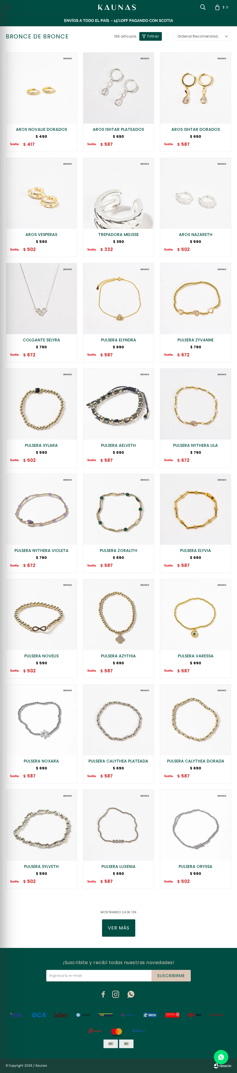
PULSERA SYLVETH (41, 866)
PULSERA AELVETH (118, 445)
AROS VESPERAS (41, 234)
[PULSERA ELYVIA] (195, 509)
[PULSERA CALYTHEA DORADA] (195, 720)
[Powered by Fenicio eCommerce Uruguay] (222, 1065)
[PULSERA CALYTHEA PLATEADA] (118, 720)
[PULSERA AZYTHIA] (118, 614)
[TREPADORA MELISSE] (118, 193)
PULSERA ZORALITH (118, 550)
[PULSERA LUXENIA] (118, 825)
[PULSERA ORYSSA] (195, 825)
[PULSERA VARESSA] (195, 614)
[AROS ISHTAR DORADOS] (195, 88)
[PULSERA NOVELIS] (41, 614)
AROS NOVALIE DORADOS (41, 129)
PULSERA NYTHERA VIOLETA (41, 550)
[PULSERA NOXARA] (41, 720)
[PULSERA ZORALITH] (118, 509)
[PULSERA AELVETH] (118, 404)
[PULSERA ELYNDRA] (118, 298)
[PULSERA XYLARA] (41, 404)
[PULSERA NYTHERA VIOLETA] (41, 509)
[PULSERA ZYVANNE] (195, 298)
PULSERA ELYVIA (195, 550)
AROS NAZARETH (195, 234)
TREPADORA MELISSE (118, 234)
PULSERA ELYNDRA (118, 340)
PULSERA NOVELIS (41, 656)
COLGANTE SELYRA (41, 340)
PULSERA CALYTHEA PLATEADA (118, 761)
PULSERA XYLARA (41, 445)
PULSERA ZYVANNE (195, 340)
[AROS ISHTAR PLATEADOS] (118, 88)
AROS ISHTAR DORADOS (195, 129)
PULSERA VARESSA (196, 656)
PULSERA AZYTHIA (118, 656)
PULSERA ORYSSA (195, 866)
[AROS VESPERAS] (41, 193)
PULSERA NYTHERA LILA (195, 445)
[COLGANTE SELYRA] (41, 298)
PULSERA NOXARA (41, 761)
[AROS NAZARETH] (195, 193)
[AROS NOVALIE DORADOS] (41, 88)
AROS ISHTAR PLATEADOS (118, 129)
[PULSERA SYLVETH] (41, 825)
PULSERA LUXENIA (118, 866)
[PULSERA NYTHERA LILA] (195, 404)
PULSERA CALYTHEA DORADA (195, 761)
